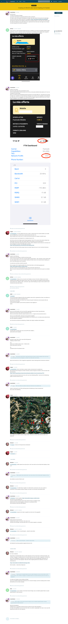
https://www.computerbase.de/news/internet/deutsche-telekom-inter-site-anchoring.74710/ (27, 373)
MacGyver (13, 453)
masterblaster (14, 233)
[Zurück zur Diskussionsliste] (1, 1)
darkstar (13, 296)
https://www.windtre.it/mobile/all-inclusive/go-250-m (20, 562)
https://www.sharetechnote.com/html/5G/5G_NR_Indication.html (22, 245)
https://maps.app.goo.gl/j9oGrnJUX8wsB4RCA (39, 19)
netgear (13, 356)
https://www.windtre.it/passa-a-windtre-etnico (18, 266)
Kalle (13, 601)
